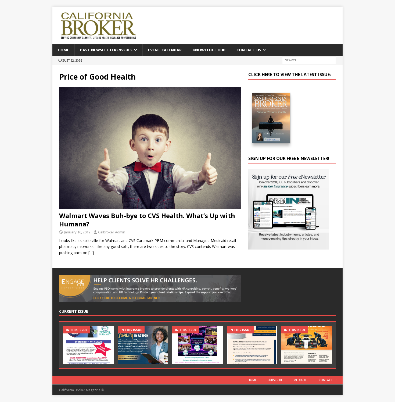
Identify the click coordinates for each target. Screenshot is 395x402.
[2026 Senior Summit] (88, 345)
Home (63, 49)
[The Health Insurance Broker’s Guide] (252, 345)
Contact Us (248, 49)
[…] (91, 252)
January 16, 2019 (77, 232)
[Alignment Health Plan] (306, 345)
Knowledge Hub (209, 49)
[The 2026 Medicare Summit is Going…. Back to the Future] (197, 345)
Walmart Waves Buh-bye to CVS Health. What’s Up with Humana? (147, 219)
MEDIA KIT (300, 380)
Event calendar (165, 49)
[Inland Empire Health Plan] (143, 345)
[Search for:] (309, 60)
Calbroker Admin (111, 232)
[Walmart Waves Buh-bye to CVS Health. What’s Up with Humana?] (150, 148)
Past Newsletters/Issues (106, 49)
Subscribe (275, 380)
